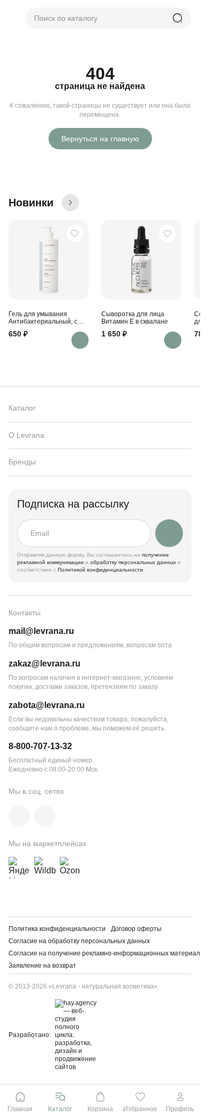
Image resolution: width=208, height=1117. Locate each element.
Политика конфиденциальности (57, 929)
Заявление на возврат (42, 965)
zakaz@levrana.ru (45, 663)
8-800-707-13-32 (40, 746)
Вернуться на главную (100, 138)
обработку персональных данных (134, 562)
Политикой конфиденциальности (100, 570)
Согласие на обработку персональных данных (79, 941)
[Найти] (177, 18)
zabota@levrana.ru (47, 705)
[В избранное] (74, 233)
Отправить (169, 533)
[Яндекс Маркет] (19, 867)
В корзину (80, 340)
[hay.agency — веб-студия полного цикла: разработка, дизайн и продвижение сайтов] (74, 1035)
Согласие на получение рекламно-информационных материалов (108, 953)
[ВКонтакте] (19, 815)
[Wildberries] (44, 867)
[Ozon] (70, 867)
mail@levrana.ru (41, 631)
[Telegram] (44, 815)
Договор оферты (136, 929)
